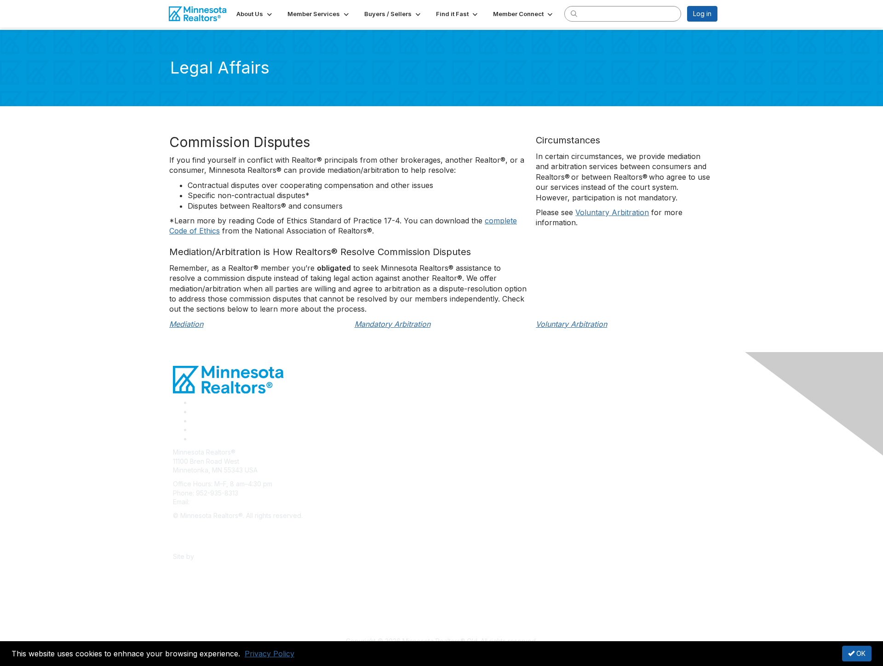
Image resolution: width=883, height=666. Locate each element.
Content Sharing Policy (207, 529)
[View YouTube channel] (195, 439)
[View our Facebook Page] (194, 402)
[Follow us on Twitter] (194, 412)
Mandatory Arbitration (392, 324)
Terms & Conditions (202, 542)
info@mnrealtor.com (221, 502)
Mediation (186, 324)
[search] (574, 13)
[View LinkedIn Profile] (194, 421)
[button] (255, 14)
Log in (702, 13)
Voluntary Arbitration (612, 212)
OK (860, 653)
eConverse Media (223, 556)
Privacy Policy (269, 653)
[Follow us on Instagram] (194, 429)
